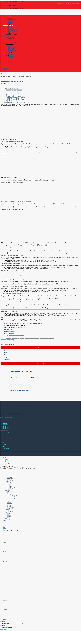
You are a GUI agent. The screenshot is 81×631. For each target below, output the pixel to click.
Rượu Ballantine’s (11, 51)
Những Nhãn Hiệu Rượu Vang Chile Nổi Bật (11, 88)
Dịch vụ (5, 350)
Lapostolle (28, 338)
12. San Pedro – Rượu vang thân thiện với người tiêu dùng (15, 99)
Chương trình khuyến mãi (6, 434)
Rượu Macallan (10, 46)
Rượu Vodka (10, 58)
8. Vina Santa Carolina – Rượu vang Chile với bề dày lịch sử (15, 95)
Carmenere (10, 35)
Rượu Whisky (10, 56)
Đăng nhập (10, 627)
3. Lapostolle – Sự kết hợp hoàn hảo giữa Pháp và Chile (14, 91)
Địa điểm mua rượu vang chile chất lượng (14, 323)
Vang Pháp (10, 26)
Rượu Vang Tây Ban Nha (7, 426)
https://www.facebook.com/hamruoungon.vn (15, 335)
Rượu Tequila (10, 60)
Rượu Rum (10, 59)
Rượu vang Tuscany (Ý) (12, 42)
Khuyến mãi (6, 352)
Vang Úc (9, 32)
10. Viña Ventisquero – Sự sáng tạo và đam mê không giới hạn (15, 97)
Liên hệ (4, 70)
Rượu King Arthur (11, 54)
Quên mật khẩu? (3, 629)
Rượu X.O (9, 53)
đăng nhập (6, 344)
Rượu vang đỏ (10, 22)
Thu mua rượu (6, 66)
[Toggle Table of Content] (2, 86)
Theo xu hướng (9, 52)
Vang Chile (10, 27)
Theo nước (8, 24)
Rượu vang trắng (11, 23)
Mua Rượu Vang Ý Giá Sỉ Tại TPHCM (7, 339)
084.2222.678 (9, 329)
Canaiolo (9, 34)
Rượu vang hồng (11, 21)
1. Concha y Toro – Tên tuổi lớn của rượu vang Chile (14, 89)
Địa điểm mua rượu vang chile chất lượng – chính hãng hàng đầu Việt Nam (16, 102)
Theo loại (8, 55)
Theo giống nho (9, 33)
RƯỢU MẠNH (5, 43)
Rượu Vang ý (5, 422)
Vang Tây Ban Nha (11, 31)
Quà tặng (5, 357)
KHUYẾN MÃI (5, 68)
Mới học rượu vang (7, 355)
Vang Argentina (11, 29)
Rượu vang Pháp (5, 425)
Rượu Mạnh (5, 423)
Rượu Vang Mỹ (5, 424)
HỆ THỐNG (5, 69)
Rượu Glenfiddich (11, 48)
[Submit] (3, 26)
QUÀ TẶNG (5, 64)
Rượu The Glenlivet (11, 47)
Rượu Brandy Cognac (12, 62)
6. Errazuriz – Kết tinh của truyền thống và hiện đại (13, 93)
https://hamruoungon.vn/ (11, 331)
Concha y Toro (8, 338)
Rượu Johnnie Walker (12, 50)
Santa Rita (52, 338)
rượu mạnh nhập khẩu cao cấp (37, 448)
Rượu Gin (9, 57)
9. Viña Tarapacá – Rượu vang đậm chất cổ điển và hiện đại (15, 96)
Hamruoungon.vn (3, 448)
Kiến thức (2, 73)
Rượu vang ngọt (11, 20)
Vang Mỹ (9, 28)
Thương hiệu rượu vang (8, 359)
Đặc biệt (7, 61)
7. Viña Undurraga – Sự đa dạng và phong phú (13, 94)
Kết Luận (7, 101)
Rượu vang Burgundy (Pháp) (13, 39)
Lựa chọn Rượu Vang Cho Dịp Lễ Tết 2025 (8, 340)
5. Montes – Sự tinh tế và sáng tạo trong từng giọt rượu (14, 92)
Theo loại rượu (9, 18)
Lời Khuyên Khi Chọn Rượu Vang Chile (11, 100)
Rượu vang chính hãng (27, 448)
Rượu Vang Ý (10, 25)
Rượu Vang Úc (5, 427)
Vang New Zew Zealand (12, 30)
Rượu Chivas (10, 45)
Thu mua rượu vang (6, 435)
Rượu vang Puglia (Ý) (12, 41)
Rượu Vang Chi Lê (6, 428)
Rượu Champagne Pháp (12, 19)
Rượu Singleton (11, 49)
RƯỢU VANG (5, 17)
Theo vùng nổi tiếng (10, 37)
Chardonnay (10, 36)
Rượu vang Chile (47, 338)
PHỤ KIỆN (5, 63)
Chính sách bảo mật (6, 432)
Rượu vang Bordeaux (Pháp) (13, 38)
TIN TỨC (5, 67)
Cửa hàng (5, 71)
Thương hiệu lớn (9, 44)
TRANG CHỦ (5, 16)
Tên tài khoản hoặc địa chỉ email (6, 623)
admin (12, 78)
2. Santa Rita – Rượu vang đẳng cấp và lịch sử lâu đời (14, 90)
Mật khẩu (2, 625)
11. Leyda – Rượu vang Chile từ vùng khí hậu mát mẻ (14, 98)
